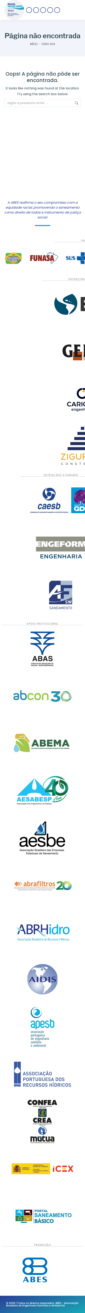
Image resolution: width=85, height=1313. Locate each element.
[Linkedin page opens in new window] (57, 10)
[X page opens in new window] (36, 10)
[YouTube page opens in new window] (50, 10)
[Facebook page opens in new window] (29, 10)
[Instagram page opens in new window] (43, 10)
